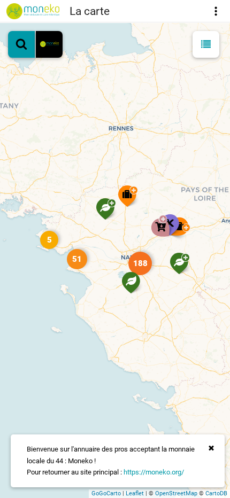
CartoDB (216, 493)
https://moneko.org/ (154, 472)
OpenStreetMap (176, 493)
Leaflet (135, 493)
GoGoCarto (106, 493)
